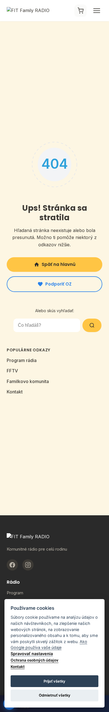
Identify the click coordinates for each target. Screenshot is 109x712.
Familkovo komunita (28, 381)
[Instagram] (28, 564)
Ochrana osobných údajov (34, 660)
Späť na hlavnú (58, 264)
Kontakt (15, 392)
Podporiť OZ (58, 284)
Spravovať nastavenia (32, 653)
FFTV (12, 371)
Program (15, 592)
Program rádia (22, 360)
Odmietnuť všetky (54, 695)
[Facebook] (12, 564)
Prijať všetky (54, 681)
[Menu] (96, 10)
